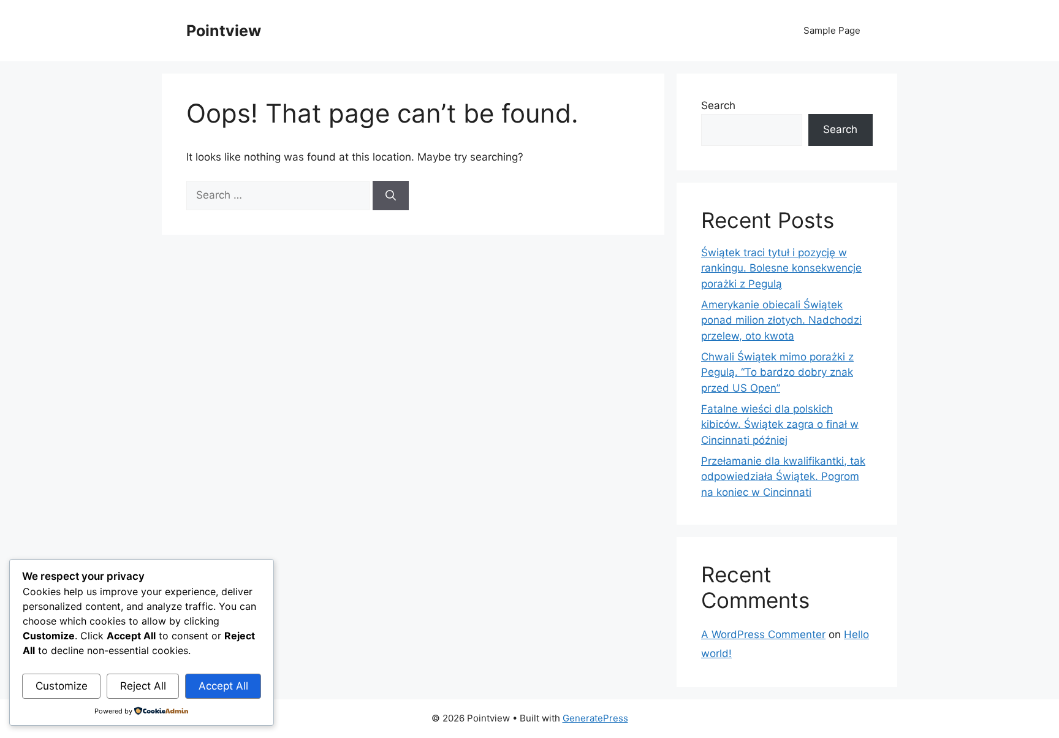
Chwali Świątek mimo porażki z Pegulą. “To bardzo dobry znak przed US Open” (777, 372)
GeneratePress (595, 718)
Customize (62, 686)
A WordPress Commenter (763, 634)
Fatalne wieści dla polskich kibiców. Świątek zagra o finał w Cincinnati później (780, 424)
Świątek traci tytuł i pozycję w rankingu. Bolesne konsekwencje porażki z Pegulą (781, 268)
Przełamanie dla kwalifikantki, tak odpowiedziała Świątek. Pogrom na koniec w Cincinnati (783, 476)
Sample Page (831, 30)
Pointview (223, 30)
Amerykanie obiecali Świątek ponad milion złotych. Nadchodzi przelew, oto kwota (781, 320)
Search (718, 105)
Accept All (223, 686)
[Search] (391, 195)
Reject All (143, 686)
